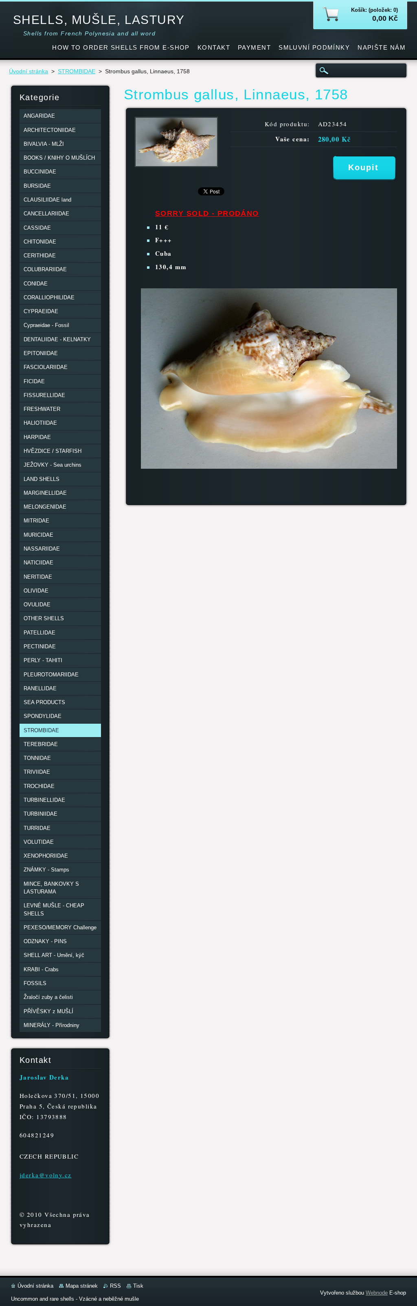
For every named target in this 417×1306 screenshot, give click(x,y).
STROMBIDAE (76, 71)
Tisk (138, 1286)
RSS (115, 1286)
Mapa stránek (82, 1286)
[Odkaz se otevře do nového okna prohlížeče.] (176, 164)
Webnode (377, 1293)
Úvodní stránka (28, 71)
